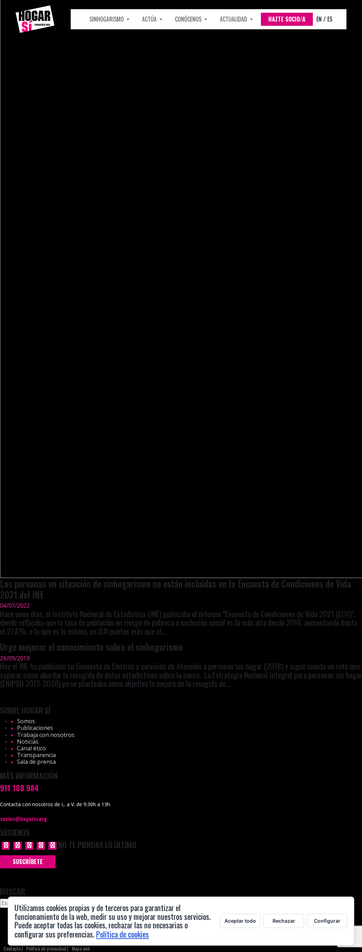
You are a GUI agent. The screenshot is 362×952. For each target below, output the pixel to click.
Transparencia (36, 755)
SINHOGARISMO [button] (107, 19)
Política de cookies (122, 934)
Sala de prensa (36, 762)
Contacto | (13, 949)
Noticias (28, 741)
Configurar (327, 921)
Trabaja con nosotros (46, 735)
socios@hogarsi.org (23, 818)
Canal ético (31, 748)
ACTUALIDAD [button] (234, 19)
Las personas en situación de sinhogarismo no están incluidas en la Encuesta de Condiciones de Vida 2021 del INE (175, 589)
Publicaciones (35, 728)
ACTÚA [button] (150, 19)
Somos (26, 721)
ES (329, 19)
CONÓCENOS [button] (189, 19)
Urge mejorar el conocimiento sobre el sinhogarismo (91, 646)
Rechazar (284, 921)
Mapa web (81, 949)
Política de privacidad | (47, 949)
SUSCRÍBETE (28, 861)
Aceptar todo (240, 921)
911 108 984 (19, 787)
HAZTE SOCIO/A (286, 19)
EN (319, 19)
